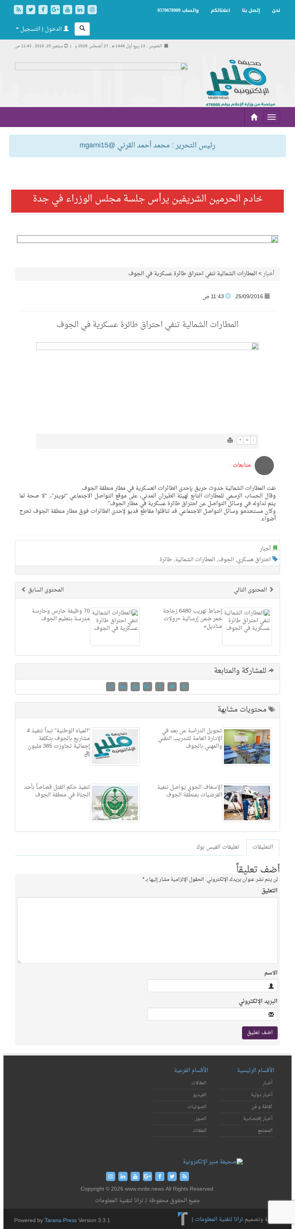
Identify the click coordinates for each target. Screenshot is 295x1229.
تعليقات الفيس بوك (217, 847)
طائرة (165, 560)
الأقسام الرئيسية (255, 1070)
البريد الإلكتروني (258, 1002)
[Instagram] (92, 10)
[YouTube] (68, 10)
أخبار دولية (261, 1095)
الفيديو (199, 1095)
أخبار (268, 274)
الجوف (226, 560)
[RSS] (19, 10)
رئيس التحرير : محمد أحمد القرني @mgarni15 (147, 145)
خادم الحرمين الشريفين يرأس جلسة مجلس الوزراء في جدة (148, 199)
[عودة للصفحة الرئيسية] (239, 83)
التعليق (270, 891)
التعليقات (262, 847)
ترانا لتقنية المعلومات (219, 1219)
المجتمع (265, 1131)
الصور (200, 1119)
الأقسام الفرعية (191, 1070)
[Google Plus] (56, 10)
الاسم (271, 973)
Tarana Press (61, 1221)
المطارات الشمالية (195, 560)
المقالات (198, 1083)
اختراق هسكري (254, 560)
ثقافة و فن (262, 1107)
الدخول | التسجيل (41, 29)
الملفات (199, 1131)
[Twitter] (31, 10)
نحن (276, 10)
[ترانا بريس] (183, 1219)
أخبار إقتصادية (257, 1119)
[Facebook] (44, 10)
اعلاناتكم (220, 10)
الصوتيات (196, 1107)
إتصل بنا (251, 10)
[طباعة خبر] (230, 441)
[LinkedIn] (81, 10)
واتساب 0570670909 (178, 10)
